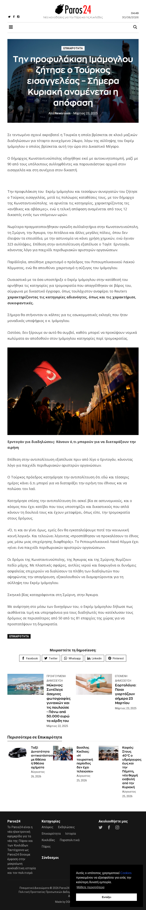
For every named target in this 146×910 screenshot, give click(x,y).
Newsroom (59, 113)
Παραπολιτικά (69, 840)
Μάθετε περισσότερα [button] (90, 887)
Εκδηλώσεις (66, 827)
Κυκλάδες (48, 840)
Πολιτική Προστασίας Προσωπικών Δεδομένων (48, 891)
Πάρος (46, 846)
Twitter (53, 658)
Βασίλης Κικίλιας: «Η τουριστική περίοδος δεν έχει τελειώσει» (85, 759)
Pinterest (118, 658)
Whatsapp (75, 658)
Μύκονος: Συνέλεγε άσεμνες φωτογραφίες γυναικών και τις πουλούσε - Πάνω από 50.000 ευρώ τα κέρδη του (59, 703)
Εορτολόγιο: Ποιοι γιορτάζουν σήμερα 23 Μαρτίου (125, 694)
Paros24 (64, 887)
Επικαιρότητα (73, 48)
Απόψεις (47, 827)
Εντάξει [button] (106, 897)
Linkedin (97, 658)
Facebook (32, 658)
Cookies (126, 873)
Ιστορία (70, 833)
